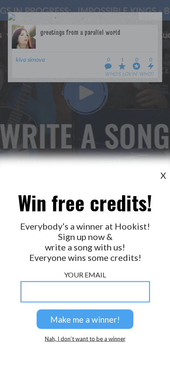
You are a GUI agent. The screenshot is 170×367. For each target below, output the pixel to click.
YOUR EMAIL (85, 274)
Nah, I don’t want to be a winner (85, 339)
